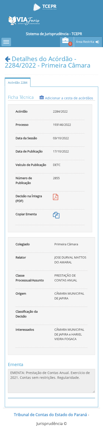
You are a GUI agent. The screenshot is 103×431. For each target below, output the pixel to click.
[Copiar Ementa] (56, 216)
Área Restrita (85, 42)
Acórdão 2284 (17, 82)
